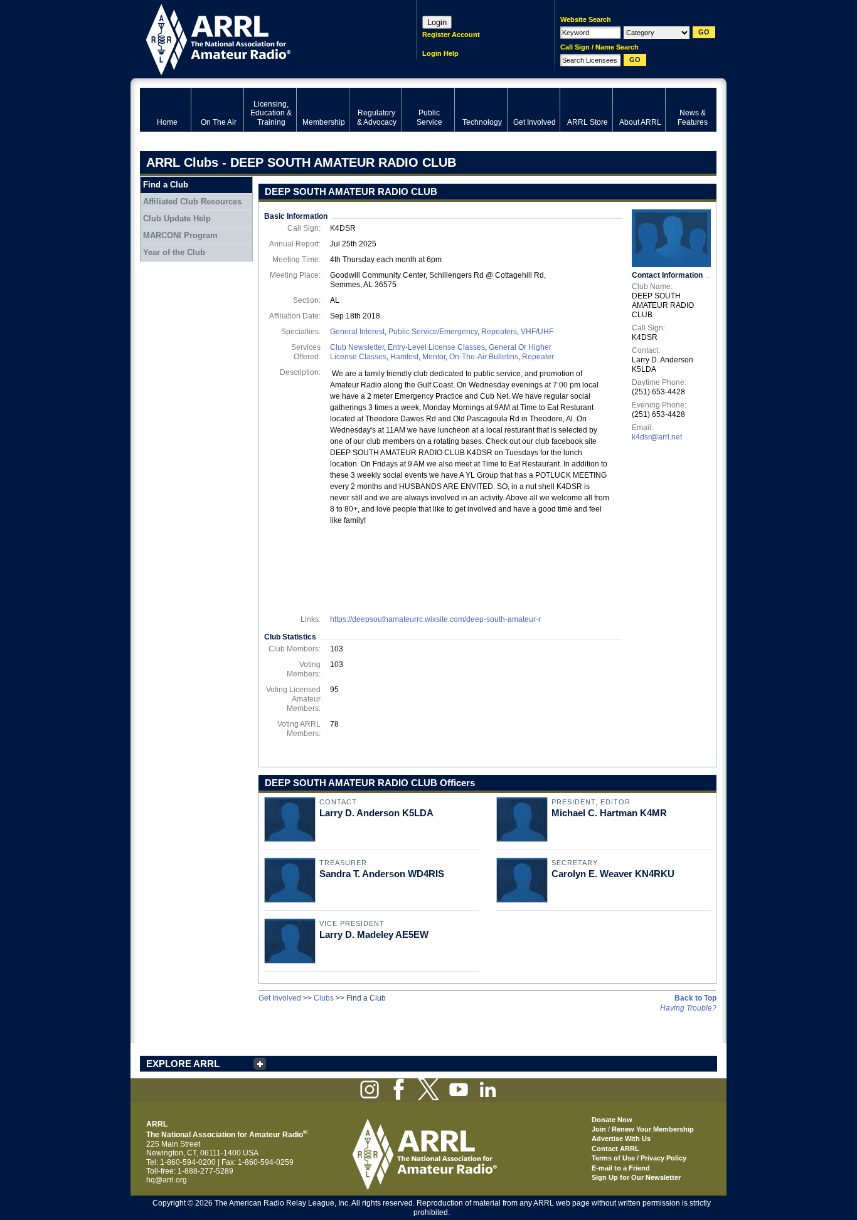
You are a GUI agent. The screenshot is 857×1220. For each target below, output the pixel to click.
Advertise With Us (621, 1138)
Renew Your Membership (653, 1129)
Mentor (433, 356)
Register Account (451, 34)
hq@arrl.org (166, 1179)
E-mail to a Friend (621, 1168)
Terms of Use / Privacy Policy (639, 1158)
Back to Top (695, 998)
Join (599, 1129)
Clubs (324, 998)
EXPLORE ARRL (183, 1063)
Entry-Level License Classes (436, 347)
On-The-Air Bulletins (483, 356)
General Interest (357, 331)
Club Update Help (177, 218)
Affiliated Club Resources (192, 201)
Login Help (440, 53)
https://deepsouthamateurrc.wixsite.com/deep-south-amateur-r (435, 619)
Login (437, 22)
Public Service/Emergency (432, 331)
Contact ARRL (615, 1148)
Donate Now (612, 1119)
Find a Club (165, 184)
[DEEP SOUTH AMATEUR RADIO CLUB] (671, 238)
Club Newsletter (357, 347)
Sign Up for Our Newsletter (636, 1177)
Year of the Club (174, 252)
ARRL (262, 38)
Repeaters (499, 331)
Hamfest (404, 356)
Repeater (538, 356)
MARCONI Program (180, 235)
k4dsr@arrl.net (657, 437)
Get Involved (279, 998)
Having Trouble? (688, 1008)
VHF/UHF (537, 331)
